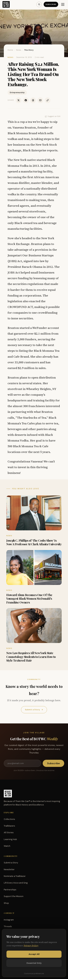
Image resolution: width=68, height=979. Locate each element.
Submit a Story (34, 709)
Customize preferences (34, 973)
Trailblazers (9, 825)
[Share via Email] (40, 100)
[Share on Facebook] (26, 100)
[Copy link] (47, 100)
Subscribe (51, 4)
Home (10, 50)
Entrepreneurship (17, 92)
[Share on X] (18, 100)
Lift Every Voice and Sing (16, 882)
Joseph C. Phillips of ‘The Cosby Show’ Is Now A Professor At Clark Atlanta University (34, 542)
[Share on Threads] (33, 100)
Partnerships (10, 889)
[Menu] (62, 4)
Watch (7, 846)
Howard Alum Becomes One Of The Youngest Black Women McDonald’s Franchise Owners (29, 598)
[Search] (39, 4)
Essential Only (34, 963)
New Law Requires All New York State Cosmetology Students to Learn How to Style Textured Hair (31, 656)
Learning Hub (10, 839)
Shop (6, 903)
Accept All (34, 954)
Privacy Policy (31, 945)
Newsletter (9, 869)
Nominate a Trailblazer (15, 876)
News (18, 50)
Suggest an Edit (54, 116)
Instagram (9, 919)
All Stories (9, 832)
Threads (8, 926)
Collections (9, 819)
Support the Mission (13, 896)
